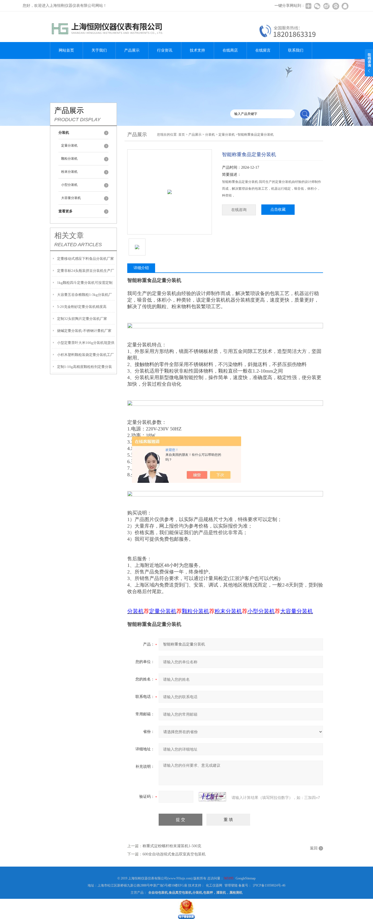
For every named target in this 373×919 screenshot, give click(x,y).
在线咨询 (239, 210)
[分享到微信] (317, 6)
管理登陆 (231, 885)
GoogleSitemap (246, 878)
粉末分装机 (69, 172)
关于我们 (99, 50)
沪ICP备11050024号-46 (269, 885)
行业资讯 (164, 50)
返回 (314, 848)
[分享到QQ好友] (345, 6)
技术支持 (197, 50)
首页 (181, 134)
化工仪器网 (214, 885)
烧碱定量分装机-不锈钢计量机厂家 (84, 331)
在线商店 (230, 50)
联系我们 (295, 50)
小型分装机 (69, 185)
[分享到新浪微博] (326, 6)
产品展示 (132, 50)
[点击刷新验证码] (212, 796)
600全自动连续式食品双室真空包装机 (174, 854)
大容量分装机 (71, 198)
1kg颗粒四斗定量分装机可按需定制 (85, 283)
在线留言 (263, 50)
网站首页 (66, 50)
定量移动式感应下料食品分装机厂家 (85, 259)
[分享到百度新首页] (335, 6)
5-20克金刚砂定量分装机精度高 (81, 307)
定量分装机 (69, 145)
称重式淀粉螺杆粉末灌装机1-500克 (172, 846)
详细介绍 (141, 268)
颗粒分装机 (69, 158)
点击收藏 (278, 209)
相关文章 (69, 235)
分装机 (210, 134)
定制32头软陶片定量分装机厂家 (82, 319)
